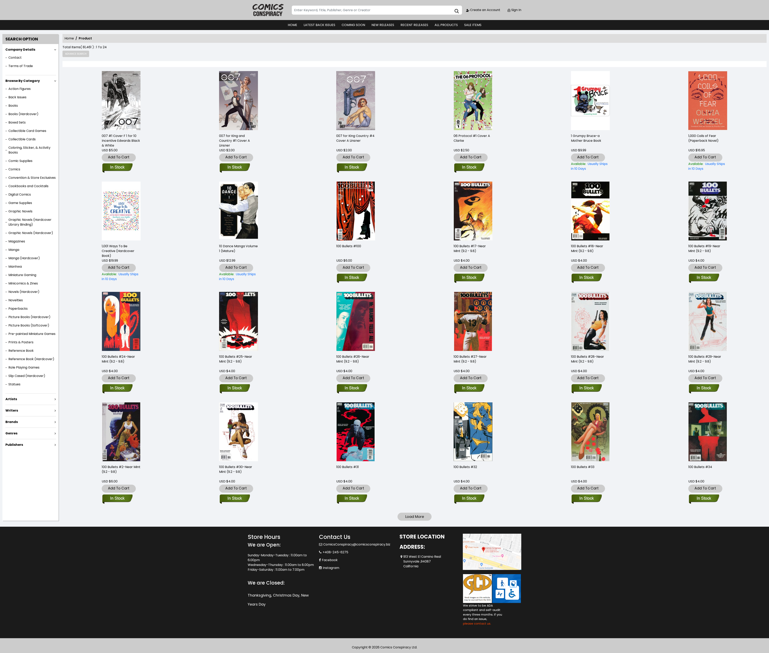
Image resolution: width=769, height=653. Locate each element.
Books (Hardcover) (23, 114)
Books (13, 105)
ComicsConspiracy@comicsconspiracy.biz (356, 544)
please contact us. (477, 623)
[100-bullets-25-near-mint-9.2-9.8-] (238, 321)
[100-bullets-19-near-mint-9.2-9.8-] (707, 211)
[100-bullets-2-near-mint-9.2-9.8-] (121, 431)
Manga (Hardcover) (24, 258)
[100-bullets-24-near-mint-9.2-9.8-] (121, 321)
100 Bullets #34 (700, 467)
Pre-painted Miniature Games (31, 334)
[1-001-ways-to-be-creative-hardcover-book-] (121, 211)
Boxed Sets (17, 122)
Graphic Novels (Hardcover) (30, 233)
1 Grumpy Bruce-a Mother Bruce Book (586, 138)
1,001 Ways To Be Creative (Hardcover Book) (118, 251)
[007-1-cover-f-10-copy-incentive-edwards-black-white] (121, 100)
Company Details (20, 49)
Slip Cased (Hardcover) (26, 376)
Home (69, 38)
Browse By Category (22, 80)
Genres (11, 433)
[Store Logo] (268, 10)
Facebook (330, 560)
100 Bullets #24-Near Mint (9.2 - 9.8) (118, 359)
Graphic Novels (20, 211)
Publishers (14, 444)
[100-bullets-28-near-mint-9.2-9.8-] (590, 321)
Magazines (16, 241)
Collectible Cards (22, 139)
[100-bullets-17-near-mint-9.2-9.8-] (473, 211)
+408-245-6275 (335, 552)
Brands (11, 422)
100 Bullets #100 (348, 246)
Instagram (331, 568)
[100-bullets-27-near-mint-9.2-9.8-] (473, 321)
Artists (11, 399)
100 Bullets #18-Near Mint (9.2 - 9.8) (587, 248)
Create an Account (484, 10)
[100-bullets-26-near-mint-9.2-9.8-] (355, 321)
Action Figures (19, 88)
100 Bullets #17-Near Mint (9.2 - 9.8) (470, 248)
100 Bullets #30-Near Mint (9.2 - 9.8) (235, 469)
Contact (15, 57)
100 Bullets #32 (465, 467)
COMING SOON (353, 25)
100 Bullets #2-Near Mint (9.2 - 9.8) (121, 469)
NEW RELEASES (382, 25)
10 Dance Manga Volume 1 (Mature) (238, 248)
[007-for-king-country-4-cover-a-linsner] (355, 100)
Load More (414, 516)
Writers (11, 410)
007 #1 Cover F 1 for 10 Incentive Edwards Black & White (121, 141)
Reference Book (21, 350)
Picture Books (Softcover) (28, 325)
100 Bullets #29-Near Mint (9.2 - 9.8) (704, 359)
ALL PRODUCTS (446, 25)
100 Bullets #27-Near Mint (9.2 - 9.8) (470, 359)
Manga (13, 249)
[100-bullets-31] (355, 431)
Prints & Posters (20, 342)
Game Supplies (20, 203)
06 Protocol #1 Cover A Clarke (472, 138)
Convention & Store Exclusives (32, 177)
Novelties (15, 300)
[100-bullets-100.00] (355, 211)
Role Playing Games (23, 367)
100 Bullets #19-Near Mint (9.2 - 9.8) (704, 248)
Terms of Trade (20, 66)
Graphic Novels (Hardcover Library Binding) (29, 222)
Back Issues (17, 97)
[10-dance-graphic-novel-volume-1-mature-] (238, 211)
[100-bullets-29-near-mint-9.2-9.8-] (707, 321)
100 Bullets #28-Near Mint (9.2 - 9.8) (587, 359)
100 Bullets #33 (582, 467)
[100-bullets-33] (590, 431)
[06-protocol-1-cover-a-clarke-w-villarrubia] (473, 100)
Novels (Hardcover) (23, 291)
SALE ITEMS (472, 25)
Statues (14, 384)
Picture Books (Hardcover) (29, 317)
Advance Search (76, 53)
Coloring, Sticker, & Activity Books (29, 150)
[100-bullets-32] (473, 431)
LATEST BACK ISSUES (319, 25)
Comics (14, 169)
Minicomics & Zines (23, 283)
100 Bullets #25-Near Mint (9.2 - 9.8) (235, 359)
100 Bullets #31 (347, 467)
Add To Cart (118, 157)
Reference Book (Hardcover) (31, 359)
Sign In (515, 10)
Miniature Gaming (22, 275)
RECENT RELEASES (414, 25)
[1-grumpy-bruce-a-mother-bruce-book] (590, 100)
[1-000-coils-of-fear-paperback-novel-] (707, 100)
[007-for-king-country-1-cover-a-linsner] (238, 100)
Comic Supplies (20, 161)
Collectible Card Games (27, 131)
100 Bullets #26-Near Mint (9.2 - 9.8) (352, 359)
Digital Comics (19, 194)
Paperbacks (18, 308)
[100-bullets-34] (707, 431)
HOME (292, 25)
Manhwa (15, 266)
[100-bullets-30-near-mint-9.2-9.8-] (238, 431)
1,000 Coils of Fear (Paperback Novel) (703, 138)
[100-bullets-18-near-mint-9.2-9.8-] (590, 211)
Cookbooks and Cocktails (28, 186)
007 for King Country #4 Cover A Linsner (355, 138)
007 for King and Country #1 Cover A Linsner (234, 141)
